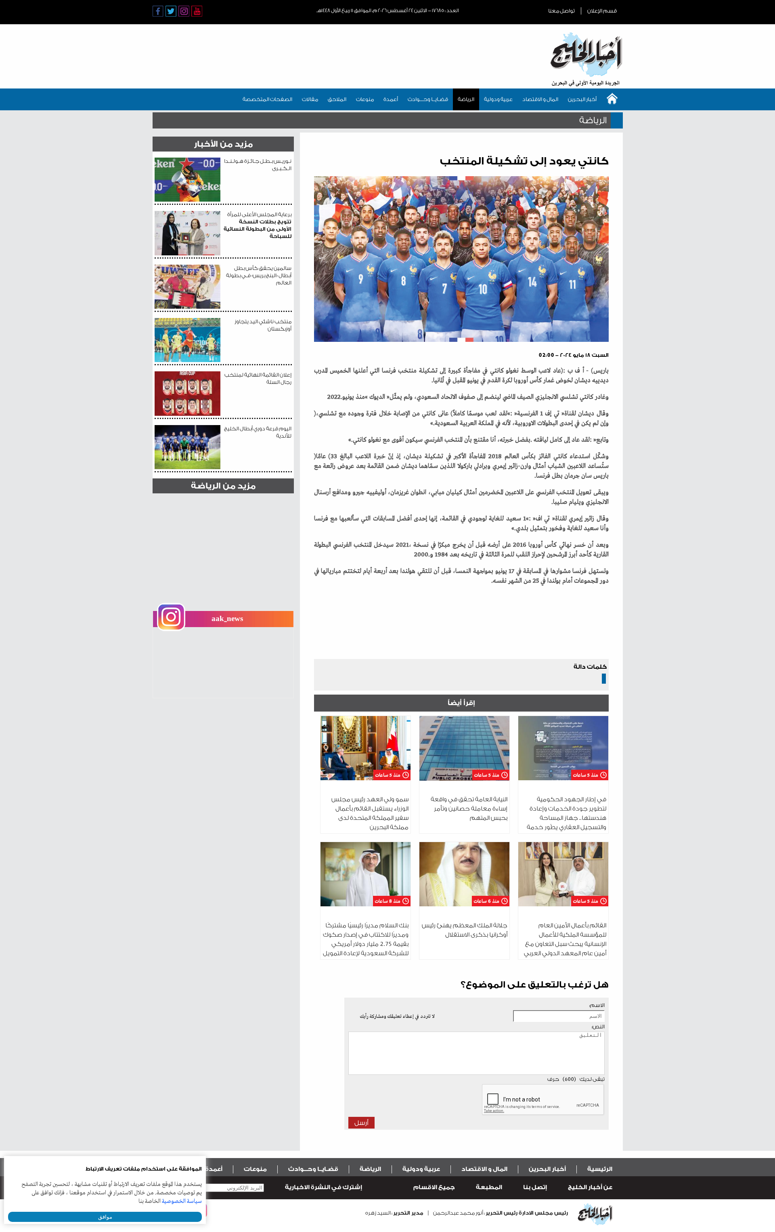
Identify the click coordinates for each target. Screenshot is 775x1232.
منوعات (365, 99)
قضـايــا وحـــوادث (428, 99)
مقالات (310, 99)
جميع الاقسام (434, 1187)
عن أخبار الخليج (590, 1187)
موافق (105, 1217)
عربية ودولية (498, 99)
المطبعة (489, 1187)
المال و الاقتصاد (540, 99)
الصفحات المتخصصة (267, 99)
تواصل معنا (561, 11)
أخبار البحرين (582, 99)
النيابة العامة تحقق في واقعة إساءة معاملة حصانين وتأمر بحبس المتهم (469, 808)
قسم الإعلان (602, 11)
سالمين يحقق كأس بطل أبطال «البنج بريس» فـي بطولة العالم (258, 275)
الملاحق (337, 99)
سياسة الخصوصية (182, 1201)
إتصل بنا (535, 1187)
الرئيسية (599, 1169)
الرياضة (466, 99)
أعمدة (390, 99)
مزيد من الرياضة (223, 486)
